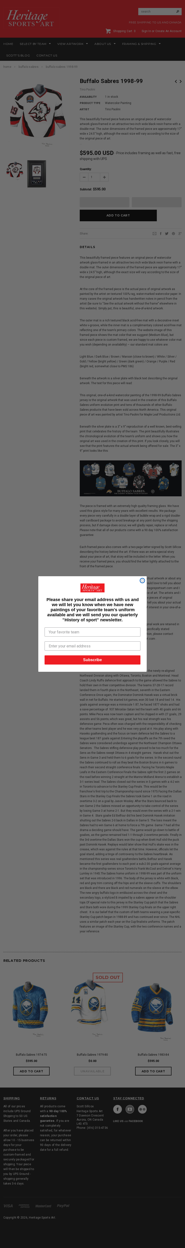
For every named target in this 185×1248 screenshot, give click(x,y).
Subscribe (92, 660)
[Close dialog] (142, 580)
